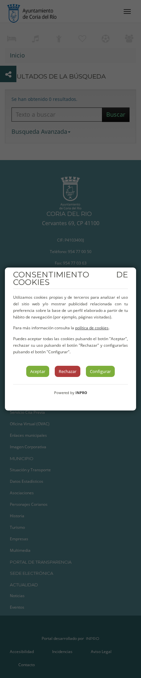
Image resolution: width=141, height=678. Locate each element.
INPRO (81, 392)
